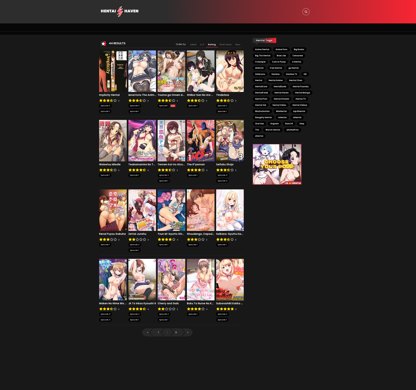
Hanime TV (291, 74)
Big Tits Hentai (262, 55)
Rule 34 (289, 123)
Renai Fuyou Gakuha (112, 234)
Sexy (301, 123)
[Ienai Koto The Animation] (142, 71)
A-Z (202, 44)
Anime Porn (281, 49)
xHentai (259, 136)
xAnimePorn (292, 129)
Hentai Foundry (301, 86)
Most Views (226, 44)
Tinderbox (222, 95)
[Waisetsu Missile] (113, 140)
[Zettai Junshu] (142, 210)
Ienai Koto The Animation (142, 95)
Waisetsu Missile (110, 164)
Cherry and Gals (168, 303)
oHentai (297, 117)
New (237, 44)
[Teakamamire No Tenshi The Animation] (142, 140)
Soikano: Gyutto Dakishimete (230, 234)
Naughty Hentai (263, 117)
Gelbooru (260, 74)
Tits (257, 129)
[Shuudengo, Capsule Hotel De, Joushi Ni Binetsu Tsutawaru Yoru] (200, 210)
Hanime (276, 74)
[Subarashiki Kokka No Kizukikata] (230, 279)
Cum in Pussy (279, 61)
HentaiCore (261, 86)
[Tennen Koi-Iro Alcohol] (171, 140)
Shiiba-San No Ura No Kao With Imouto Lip (200, 95)
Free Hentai (276, 68)
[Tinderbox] (230, 71)
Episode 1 (105, 111)
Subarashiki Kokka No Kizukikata (230, 303)
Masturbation (262, 111)
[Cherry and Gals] (171, 279)
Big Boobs (299, 49)
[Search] (306, 11)
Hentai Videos (299, 105)
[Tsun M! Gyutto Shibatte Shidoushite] (171, 210)
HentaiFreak (261, 92)
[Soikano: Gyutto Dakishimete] (230, 210)
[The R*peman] (200, 140)
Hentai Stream (281, 98)
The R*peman (196, 164)
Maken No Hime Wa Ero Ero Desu (113, 303)
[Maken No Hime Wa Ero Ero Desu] (113, 279)
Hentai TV (301, 98)
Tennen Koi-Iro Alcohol (171, 164)
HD (305, 74)
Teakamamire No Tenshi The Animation (142, 164)
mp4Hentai (299, 111)
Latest (193, 44)
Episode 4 (222, 175)
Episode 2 (105, 105)
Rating (212, 44)
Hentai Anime (276, 80)
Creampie (260, 61)
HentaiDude (280, 86)
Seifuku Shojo (225, 164)
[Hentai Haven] (119, 11)
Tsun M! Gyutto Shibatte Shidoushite (171, 234)
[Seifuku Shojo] (230, 140)
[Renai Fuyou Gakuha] (113, 210)
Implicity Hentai (109, 95)
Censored (297, 55)
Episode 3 (222, 180)
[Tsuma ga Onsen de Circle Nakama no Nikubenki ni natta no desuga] (171, 71)
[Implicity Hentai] (113, 71)
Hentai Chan (295, 80)
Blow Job (281, 55)
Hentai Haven (281, 92)
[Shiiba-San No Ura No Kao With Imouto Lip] (200, 71)
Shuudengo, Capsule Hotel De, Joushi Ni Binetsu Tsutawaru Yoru (200, 234)
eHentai (259, 68)
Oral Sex (259, 123)
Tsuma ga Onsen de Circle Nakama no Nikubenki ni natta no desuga (171, 95)
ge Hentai (293, 68)
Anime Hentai (262, 49)
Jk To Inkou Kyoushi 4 (142, 303)
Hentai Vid (260, 105)
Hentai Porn (261, 98)
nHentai (282, 117)
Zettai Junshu (137, 234)
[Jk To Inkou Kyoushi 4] (142, 279)
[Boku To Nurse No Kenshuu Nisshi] (200, 279)
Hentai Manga (302, 92)
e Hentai (296, 61)
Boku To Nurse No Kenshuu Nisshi (200, 303)
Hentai (258, 80)
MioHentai (281, 111)
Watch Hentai (273, 129)
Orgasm (274, 123)
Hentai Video (279, 105)
